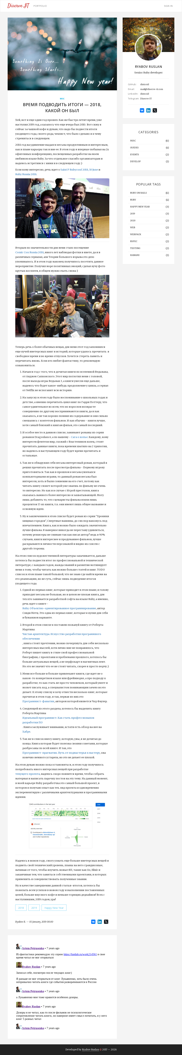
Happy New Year (54, 907)
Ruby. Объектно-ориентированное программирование (59, 608)
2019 (34, 907)
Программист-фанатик (38, 701)
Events (134, 154)
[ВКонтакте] (93, 922)
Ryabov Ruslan (90, 1049)
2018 (21, 907)
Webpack (135, 234)
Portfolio (40, 5)
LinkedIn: (133, 93)
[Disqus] (62, 986)
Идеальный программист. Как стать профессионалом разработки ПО (58, 720)
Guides (134, 147)
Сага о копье (79, 437)
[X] (106, 922)
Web (132, 227)
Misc (62, 99)
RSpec (133, 241)
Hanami (135, 255)
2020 (132, 220)
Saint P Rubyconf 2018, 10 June (79, 169)
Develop (135, 161)
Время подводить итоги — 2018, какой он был (62, 107)
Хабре (26, 731)
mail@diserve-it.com (151, 89)
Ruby (133, 199)
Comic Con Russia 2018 (29, 252)
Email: (131, 89)
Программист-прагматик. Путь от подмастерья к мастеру (61, 752)
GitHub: (132, 84)
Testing (135, 248)
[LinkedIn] (100, 922)
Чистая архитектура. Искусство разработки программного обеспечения (61, 636)
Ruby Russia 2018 (25, 174)
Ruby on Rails (138, 192)
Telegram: (133, 98)
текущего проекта (27, 774)
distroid (144, 84)
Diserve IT (146, 98)
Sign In (168, 5)
